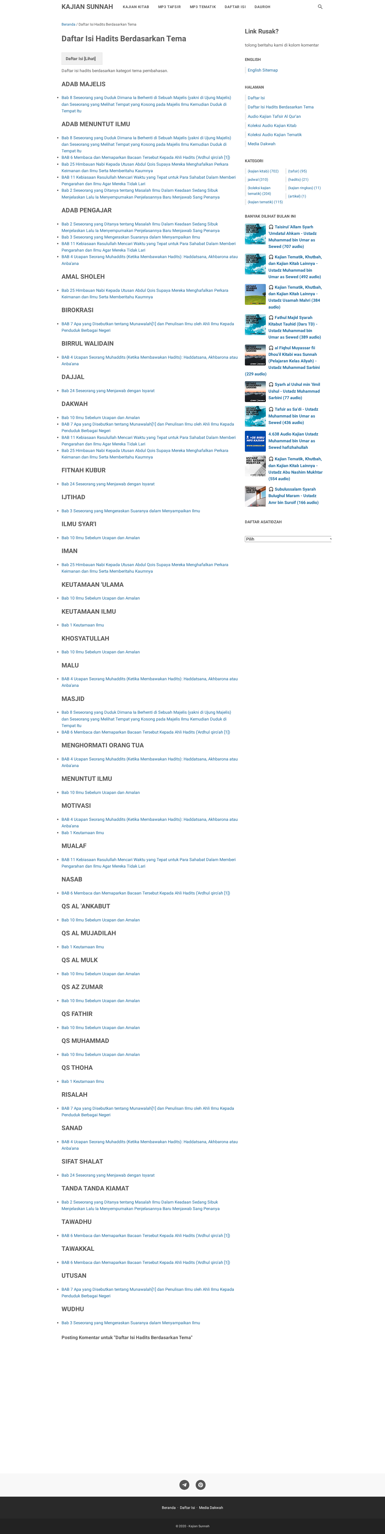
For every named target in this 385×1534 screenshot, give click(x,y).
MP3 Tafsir (169, 7)
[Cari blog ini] (320, 7)
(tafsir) (297, 171)
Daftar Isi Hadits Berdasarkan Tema (281, 106)
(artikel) (297, 196)
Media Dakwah (262, 143)
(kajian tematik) (265, 202)
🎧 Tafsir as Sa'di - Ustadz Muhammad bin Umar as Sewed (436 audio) (293, 416)
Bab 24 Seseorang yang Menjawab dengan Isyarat (108, 390)
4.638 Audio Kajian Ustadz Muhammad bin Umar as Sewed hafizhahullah (293, 441)
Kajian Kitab (136, 7)
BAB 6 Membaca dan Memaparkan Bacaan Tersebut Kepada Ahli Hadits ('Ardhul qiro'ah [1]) (146, 157)
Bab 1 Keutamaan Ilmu (83, 625)
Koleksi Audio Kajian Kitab (272, 125)
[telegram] (184, 1485)
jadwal (258, 179)
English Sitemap (263, 70)
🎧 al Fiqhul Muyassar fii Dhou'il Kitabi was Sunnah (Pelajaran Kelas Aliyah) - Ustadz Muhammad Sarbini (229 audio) (282, 361)
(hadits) (298, 179)
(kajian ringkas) (304, 188)
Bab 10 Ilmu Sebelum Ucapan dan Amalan (101, 417)
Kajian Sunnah (87, 6)
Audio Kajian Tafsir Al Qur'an (274, 116)
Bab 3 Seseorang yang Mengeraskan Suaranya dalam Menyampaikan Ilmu (131, 237)
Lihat (90, 58)
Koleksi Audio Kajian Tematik (275, 134)
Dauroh (263, 7)
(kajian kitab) (263, 171)
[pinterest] (201, 1485)
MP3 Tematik (203, 7)
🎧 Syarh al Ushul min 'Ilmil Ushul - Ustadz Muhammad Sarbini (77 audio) (294, 391)
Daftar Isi (235, 7)
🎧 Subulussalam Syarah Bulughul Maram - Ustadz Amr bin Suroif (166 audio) (293, 496)
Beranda (169, 1508)
